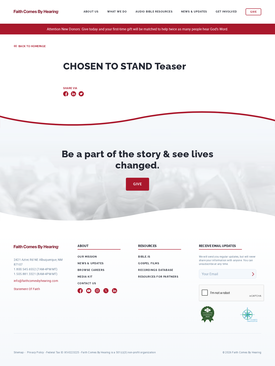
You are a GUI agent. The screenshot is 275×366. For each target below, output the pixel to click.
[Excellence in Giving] (207, 314)
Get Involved (226, 11)
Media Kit (85, 276)
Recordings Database (155, 270)
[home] (36, 11)
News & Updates (194, 11)
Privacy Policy (35, 352)
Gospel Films (148, 263)
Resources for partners (158, 276)
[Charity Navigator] (248, 314)
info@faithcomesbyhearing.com (36, 281)
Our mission (87, 256)
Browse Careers (91, 270)
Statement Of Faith (27, 289)
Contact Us (87, 283)
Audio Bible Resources (154, 11)
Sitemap (19, 352)
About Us (91, 11)
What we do (117, 11)
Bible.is (144, 256)
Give (137, 184)
